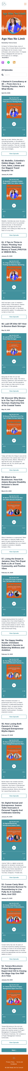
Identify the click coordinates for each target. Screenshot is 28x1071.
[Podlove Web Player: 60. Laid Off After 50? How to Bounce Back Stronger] (14, 353)
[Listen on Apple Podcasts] (4, 62)
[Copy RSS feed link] (14, 62)
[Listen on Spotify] (9, 62)
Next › (14, 1050)
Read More (5, 57)
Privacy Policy (10, 1062)
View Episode (14, 154)
